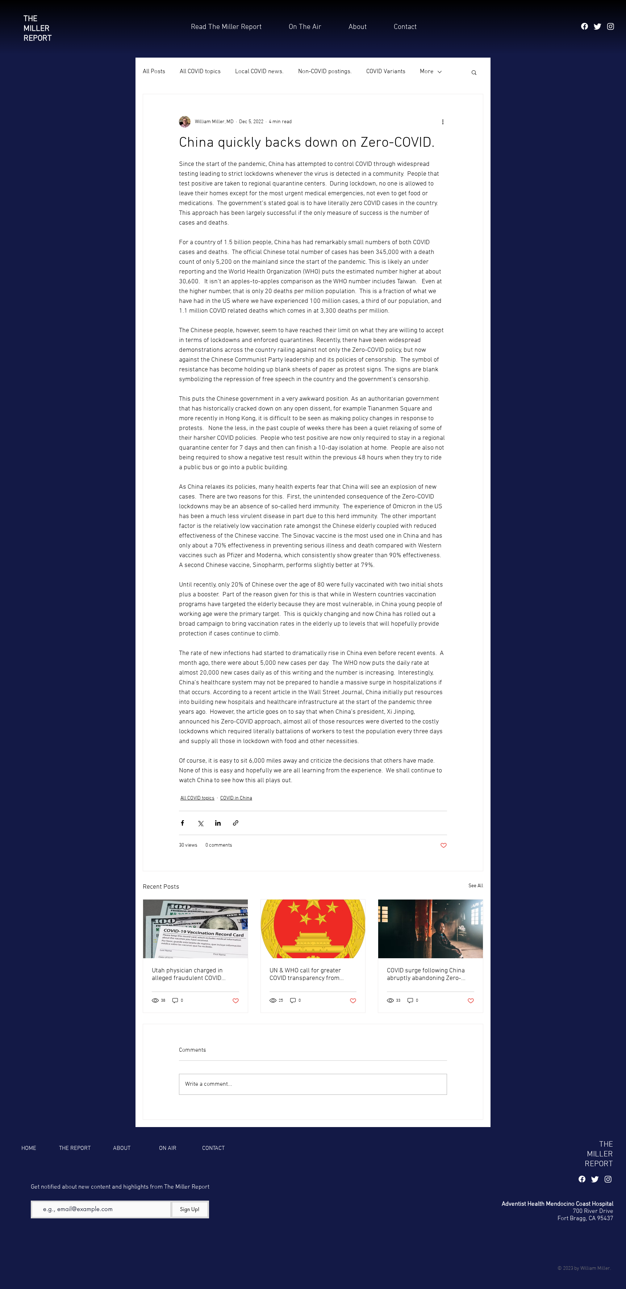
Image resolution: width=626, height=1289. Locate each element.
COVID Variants (385, 71)
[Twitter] (597, 26)
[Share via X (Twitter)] (200, 822)
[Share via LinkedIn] (217, 822)
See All (475, 886)
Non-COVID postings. (325, 71)
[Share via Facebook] (182, 822)
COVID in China (236, 798)
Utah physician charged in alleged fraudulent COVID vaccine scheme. (187, 974)
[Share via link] (235, 822)
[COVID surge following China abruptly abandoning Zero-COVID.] (430, 929)
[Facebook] (584, 26)
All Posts (154, 71)
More (427, 71)
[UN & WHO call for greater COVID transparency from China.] (313, 929)
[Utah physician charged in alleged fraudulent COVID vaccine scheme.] (195, 929)
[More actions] (442, 121)
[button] (405, 27)
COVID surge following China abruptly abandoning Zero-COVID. (426, 974)
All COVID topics (200, 71)
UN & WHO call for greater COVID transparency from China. (305, 974)
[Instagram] (610, 26)
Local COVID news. (259, 71)
